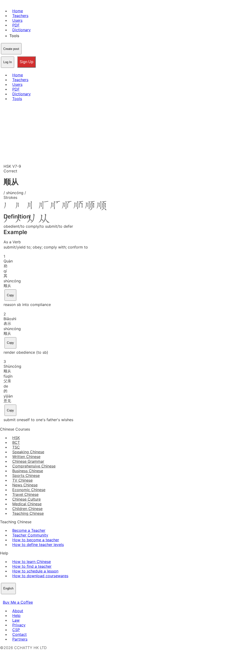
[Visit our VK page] (14, 597)
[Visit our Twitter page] (8, 597)
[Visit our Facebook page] (3, 597)
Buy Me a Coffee (18, 602)
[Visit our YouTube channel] (20, 597)
